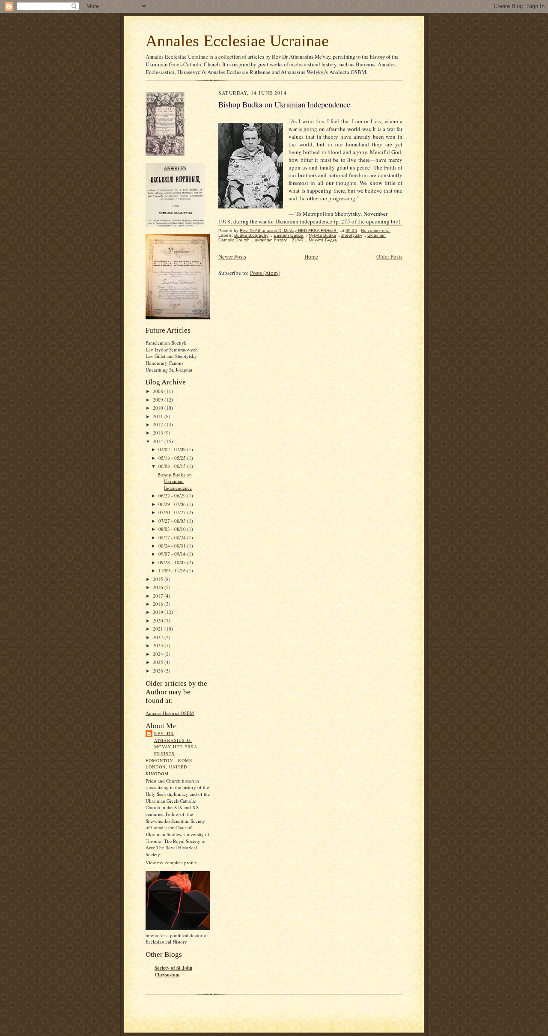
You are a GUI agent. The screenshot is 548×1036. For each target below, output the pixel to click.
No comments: (375, 230)
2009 (158, 399)
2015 (158, 579)
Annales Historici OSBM (170, 713)
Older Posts (389, 256)
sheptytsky (351, 235)
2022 (158, 637)
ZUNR (298, 240)
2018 (158, 604)
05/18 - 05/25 (172, 458)
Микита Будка (323, 240)
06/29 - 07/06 (172, 504)
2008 (158, 391)
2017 (158, 595)
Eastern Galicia (289, 235)
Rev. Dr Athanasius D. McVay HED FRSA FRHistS (175, 743)
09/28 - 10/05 (172, 562)
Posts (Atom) (265, 273)
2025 (158, 662)
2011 (158, 416)
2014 (158, 441)
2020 (158, 620)
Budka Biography (251, 235)
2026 (158, 670)
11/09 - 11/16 (172, 570)
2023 (158, 645)
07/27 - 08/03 (172, 521)
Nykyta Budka (322, 235)
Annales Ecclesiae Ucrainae (237, 41)
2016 (158, 587)
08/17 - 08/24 (172, 537)
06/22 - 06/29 (172, 495)
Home (311, 256)
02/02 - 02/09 (172, 449)
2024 (158, 654)
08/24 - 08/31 (172, 545)
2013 (158, 432)
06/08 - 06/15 (172, 466)
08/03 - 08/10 (172, 529)
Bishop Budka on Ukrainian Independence (175, 481)
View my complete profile (171, 862)
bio (395, 221)
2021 (158, 628)
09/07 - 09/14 (172, 554)
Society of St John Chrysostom (173, 971)
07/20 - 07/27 (172, 512)
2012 (158, 424)
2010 (158, 408)
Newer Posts (232, 256)
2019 (158, 612)
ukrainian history (271, 240)
